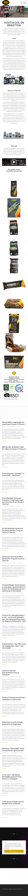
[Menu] (24, 3)
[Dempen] (24, 164)
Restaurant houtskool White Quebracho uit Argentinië (12, 723)
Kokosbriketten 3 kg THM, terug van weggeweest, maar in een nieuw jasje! (13, 646)
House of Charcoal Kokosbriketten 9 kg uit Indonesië (10, 673)
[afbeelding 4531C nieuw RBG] (14, 246)
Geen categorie (11, 426)
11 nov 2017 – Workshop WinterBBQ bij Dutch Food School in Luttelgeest (11, 777)
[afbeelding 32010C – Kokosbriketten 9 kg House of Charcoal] (14, 265)
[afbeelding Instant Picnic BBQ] (14, 304)
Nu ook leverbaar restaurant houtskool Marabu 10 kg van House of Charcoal (12, 530)
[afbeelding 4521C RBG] (14, 227)
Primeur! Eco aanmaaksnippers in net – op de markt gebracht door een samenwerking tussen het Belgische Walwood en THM (13, 618)
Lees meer (4, 440)
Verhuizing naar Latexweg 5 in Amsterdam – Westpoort (13, 474)
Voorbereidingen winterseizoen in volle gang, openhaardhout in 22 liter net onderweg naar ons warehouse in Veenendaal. (14, 588)
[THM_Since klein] (11, 3)
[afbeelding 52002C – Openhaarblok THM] (14, 284)
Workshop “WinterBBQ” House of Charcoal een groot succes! (13, 750)
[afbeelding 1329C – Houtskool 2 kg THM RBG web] (14, 188)
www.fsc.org (22, 121)
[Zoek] (20, 3)
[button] (14, 162)
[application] (14, 162)
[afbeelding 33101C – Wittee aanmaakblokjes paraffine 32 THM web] (14, 361)
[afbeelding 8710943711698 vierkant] (14, 342)
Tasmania (19, 426)
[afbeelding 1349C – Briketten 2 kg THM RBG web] (14, 208)
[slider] (11, 164)
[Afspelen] (3, 164)
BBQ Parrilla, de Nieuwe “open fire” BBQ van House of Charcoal (13, 448)
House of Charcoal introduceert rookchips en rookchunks (13, 698)
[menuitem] (20, 3)
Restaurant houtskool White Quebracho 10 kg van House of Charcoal (13, 559)
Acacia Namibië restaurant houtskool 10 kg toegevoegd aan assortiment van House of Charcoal (13, 501)
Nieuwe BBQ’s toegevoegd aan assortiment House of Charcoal (13, 423)
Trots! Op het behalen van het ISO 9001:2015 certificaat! (13, 803)
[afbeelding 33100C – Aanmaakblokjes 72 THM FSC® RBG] (14, 323)
